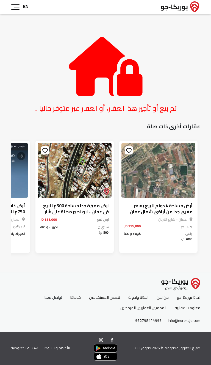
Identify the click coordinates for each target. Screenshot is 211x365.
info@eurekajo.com (184, 320)
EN (26, 6)
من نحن (163, 297)
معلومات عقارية (187, 308)
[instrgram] (101, 340)
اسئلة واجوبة (138, 297)
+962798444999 (147, 320)
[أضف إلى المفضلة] (129, 150)
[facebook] (112, 340)
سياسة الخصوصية (24, 348)
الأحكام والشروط (57, 348)
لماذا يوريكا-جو (188, 297)
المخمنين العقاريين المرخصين (143, 308)
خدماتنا (75, 297)
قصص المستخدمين (104, 297)
